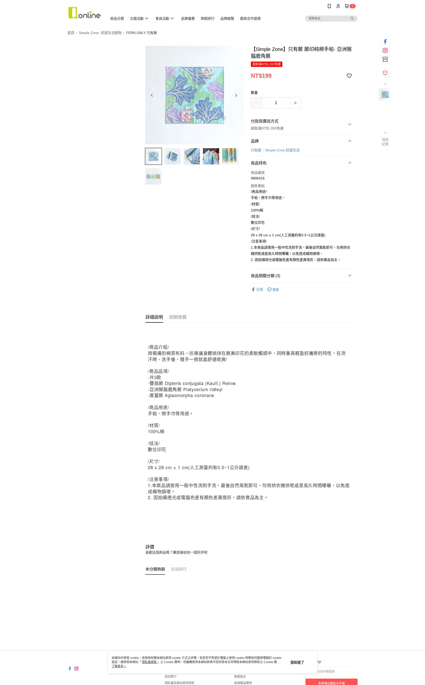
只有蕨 (256, 150)
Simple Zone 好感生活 (282, 150)
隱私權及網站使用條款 (179, 683)
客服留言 (240, 676)
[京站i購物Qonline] (84, 13)
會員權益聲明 (243, 683)
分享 (259, 289)
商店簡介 (171, 676)
